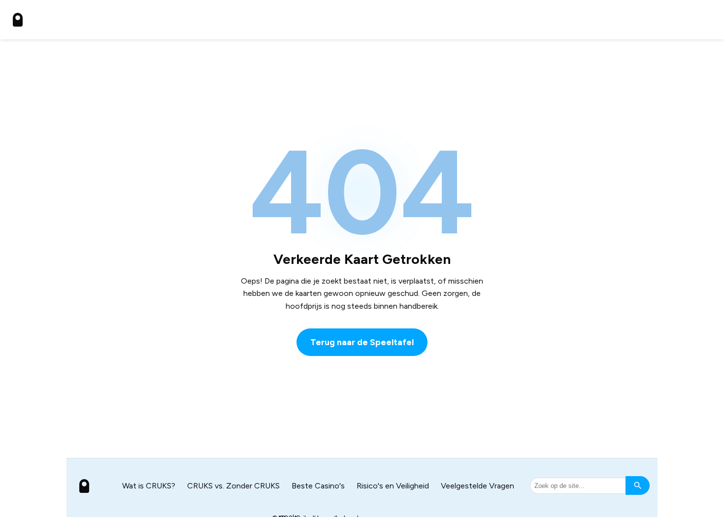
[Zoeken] (637, 485)
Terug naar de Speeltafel (362, 342)
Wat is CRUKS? (148, 485)
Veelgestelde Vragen (477, 485)
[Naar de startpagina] (18, 20)
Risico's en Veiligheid (393, 485)
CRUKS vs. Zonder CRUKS (233, 485)
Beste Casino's (318, 485)
